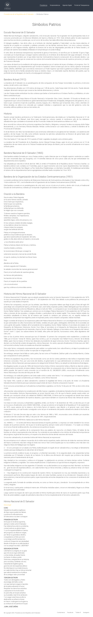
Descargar (7, 505)
